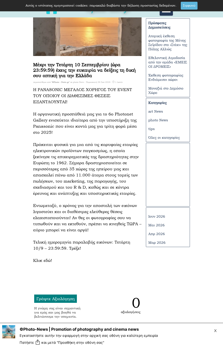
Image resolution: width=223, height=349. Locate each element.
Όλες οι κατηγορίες (164, 137)
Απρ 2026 (156, 234)
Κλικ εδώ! (42, 260)
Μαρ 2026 (157, 242)
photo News (158, 120)
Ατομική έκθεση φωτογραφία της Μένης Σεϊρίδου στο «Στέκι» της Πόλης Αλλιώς (167, 42)
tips (151, 129)
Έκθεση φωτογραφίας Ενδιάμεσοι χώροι (165, 77)
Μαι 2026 (156, 225)
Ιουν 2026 (156, 216)
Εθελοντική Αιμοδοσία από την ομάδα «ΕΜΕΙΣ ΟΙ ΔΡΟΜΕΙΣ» (167, 62)
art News (155, 111)
